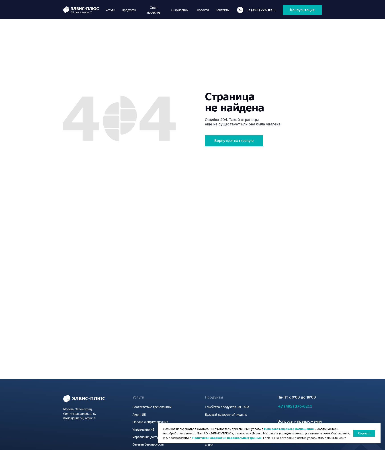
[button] (302, 10)
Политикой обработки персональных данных (227, 438)
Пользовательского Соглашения (289, 429)
